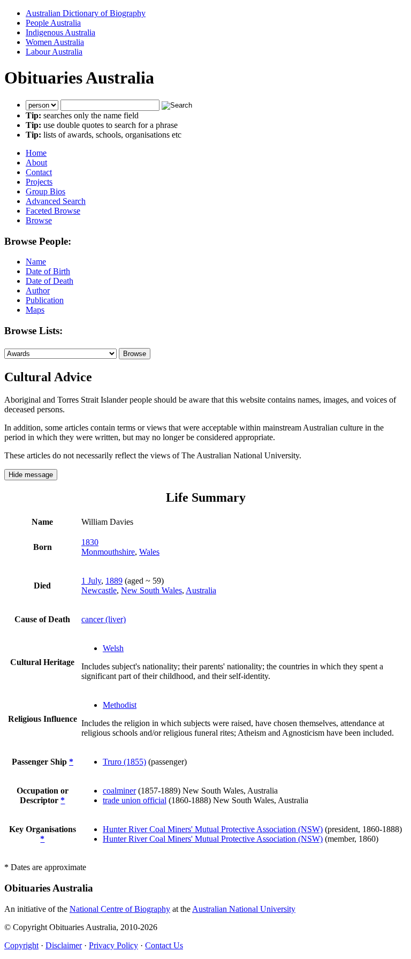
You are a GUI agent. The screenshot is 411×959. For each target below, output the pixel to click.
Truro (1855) (124, 761)
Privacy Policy (113, 945)
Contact (39, 172)
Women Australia (55, 42)
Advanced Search (56, 201)
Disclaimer (63, 945)
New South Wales (151, 590)
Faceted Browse (53, 210)
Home (36, 152)
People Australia (53, 22)
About (36, 162)
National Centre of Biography (120, 908)
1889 (114, 580)
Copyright (21, 945)
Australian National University (243, 908)
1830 (89, 542)
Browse (39, 220)
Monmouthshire (108, 551)
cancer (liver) (103, 619)
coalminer (119, 790)
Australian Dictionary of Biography (86, 13)
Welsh (113, 648)
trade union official (134, 800)
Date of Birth (48, 271)
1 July (91, 580)
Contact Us (164, 945)
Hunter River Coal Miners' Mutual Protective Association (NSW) (213, 829)
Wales (149, 551)
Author (38, 290)
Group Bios (45, 191)
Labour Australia (54, 51)
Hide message (31, 475)
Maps (35, 309)
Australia (201, 590)
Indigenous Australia (60, 32)
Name (36, 261)
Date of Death (49, 280)
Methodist (119, 704)
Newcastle (99, 590)
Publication (45, 300)
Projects (39, 181)
